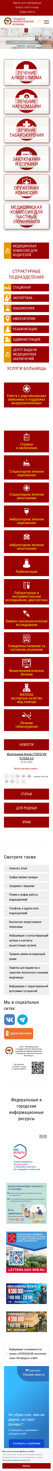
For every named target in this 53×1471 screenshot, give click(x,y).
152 (23, 776)
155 (12, 782)
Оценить (33, 1311)
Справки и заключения (26, 446)
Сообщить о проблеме (26, 1422)
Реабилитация (25, 329)
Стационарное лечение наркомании (26, 473)
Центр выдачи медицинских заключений (25, 354)
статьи (26, 794)
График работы (27, 11)
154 (6, 782)
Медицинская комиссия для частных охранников (26, 214)
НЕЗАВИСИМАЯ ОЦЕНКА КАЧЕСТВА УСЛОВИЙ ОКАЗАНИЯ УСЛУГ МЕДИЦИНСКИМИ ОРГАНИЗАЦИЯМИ (26, 1302)
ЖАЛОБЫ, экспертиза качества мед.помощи (26, 698)
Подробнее (22, 1311)
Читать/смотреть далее (25, 768)
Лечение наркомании (26, 104)
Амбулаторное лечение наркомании (26, 521)
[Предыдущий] (41, 1136)
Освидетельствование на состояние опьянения (26, 647)
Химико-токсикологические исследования (27, 623)
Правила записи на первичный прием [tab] (27, 956)
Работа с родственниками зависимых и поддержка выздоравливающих (26, 399)
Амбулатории (24, 319)
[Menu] (45, 21)
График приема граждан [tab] (23, 877)
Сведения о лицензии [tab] (21, 886)
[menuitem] (27, 3)
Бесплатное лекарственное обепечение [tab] (25, 924)
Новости (26, 745)
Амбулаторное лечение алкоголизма (26, 546)
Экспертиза (22, 298)
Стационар (22, 287)
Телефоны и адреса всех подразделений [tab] (24, 911)
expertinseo (20, 1447)
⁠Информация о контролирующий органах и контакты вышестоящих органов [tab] (28, 940)
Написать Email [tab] (18, 868)
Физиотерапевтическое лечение (26, 672)
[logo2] (22, 21)
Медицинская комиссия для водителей (25, 250)
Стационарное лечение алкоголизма (26, 496)
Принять (27, 1466)
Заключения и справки (26, 161)
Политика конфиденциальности (15, 1445)
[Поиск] (38, 21)
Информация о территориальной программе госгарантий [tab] (28, 989)
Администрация (26, 339)
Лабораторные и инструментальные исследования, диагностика (26, 596)
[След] (45, 1136)
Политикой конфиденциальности (16, 1460)
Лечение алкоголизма (26, 75)
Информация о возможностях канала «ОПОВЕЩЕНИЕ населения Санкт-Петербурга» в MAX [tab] (27, 1333)
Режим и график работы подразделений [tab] (23, 897)
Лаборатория (23, 308)
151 (18, 776)
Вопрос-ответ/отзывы (27, 7)
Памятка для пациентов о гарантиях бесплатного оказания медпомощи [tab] (28, 972)
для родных (26, 808)
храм (26, 822)
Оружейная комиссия (26, 190)
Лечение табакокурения (26, 132)
